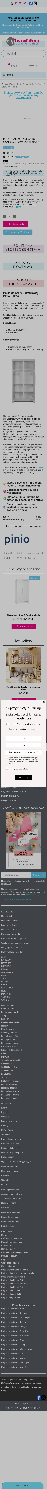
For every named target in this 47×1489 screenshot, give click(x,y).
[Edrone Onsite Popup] (23, 744)
